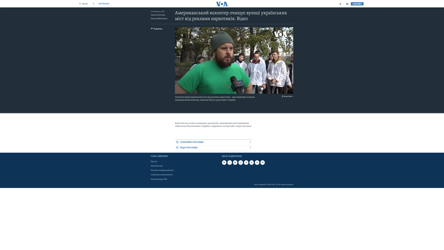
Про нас (154, 162)
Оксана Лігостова (158, 15)
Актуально (104, 4)
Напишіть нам (157, 166)
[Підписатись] (262, 162)
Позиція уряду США (159, 179)
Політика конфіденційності (162, 170)
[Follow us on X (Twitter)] (229, 162)
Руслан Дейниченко (159, 19)
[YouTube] (347, 4)
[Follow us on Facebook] (224, 162)
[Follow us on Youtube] (235, 162)
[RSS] (251, 162)
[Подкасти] (257, 162)
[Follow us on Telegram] (246, 162)
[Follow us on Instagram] (240, 162)
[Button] (157, 29)
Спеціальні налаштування (162, 175)
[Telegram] (340, 4)
